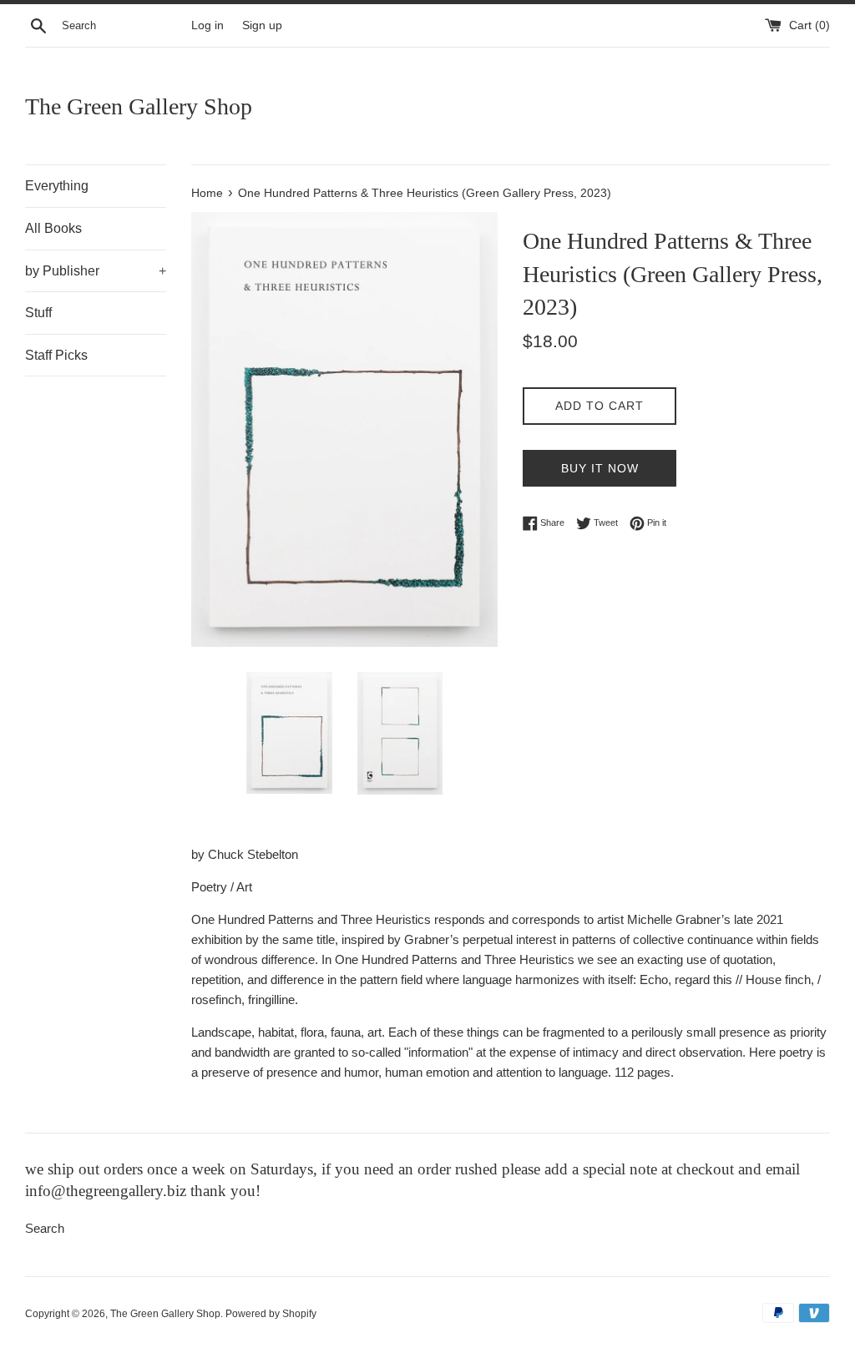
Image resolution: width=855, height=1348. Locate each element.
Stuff (38, 312)
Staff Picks (56, 355)
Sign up (262, 25)
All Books (53, 228)
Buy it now (600, 468)
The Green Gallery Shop (138, 106)
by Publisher (95, 271)
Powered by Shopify (270, 1314)
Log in (207, 25)
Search (44, 1228)
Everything (57, 186)
